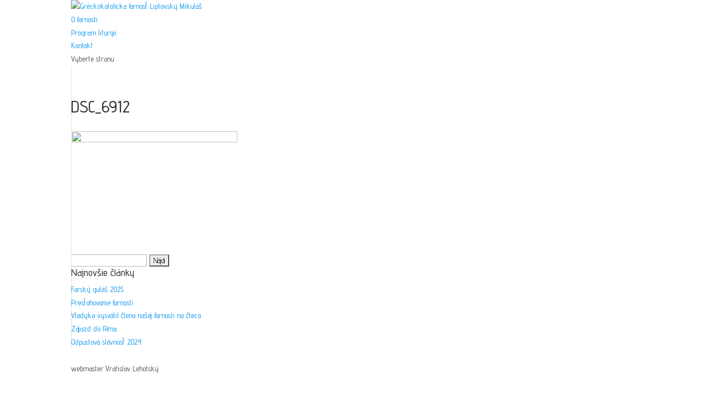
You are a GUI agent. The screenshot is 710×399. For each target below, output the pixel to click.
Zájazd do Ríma (93, 328)
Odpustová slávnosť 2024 (106, 341)
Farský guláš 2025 (97, 289)
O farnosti (84, 19)
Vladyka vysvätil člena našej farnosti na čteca (136, 315)
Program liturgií (93, 32)
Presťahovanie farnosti (102, 302)
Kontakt (82, 45)
